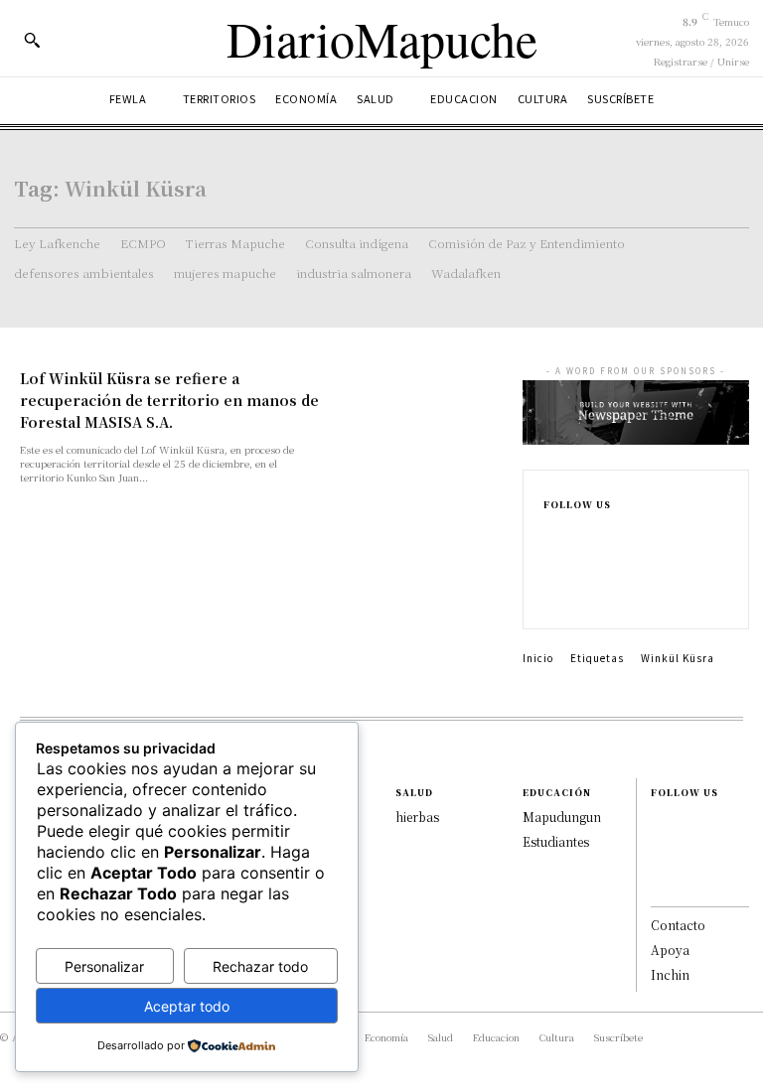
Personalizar (104, 966)
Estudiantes (556, 841)
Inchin (670, 974)
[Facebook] (553, 533)
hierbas (417, 816)
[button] (32, 40)
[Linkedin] (553, 577)
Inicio (538, 657)
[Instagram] (553, 555)
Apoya (670, 949)
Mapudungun (562, 816)
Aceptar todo (186, 1006)
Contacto (678, 924)
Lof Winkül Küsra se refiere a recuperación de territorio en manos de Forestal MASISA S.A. (169, 400)
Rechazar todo (260, 966)
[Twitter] (553, 599)
